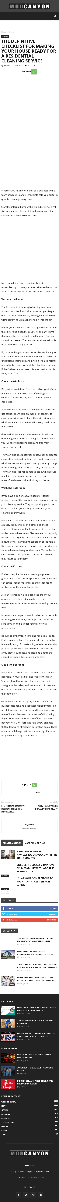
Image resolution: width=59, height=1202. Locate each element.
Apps (3, 1134)
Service (11, 32)
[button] (55, 16)
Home (3, 32)
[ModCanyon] (29, 6)
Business (5, 1118)
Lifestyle (5, 1114)
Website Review (8, 1102)
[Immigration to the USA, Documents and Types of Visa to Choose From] (8, 1037)
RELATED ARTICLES (12, 843)
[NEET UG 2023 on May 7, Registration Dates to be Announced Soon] (8, 1010)
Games (4, 1110)
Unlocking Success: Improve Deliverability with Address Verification (35, 868)
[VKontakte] (33, 1195)
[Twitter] (26, 1195)
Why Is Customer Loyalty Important (46, 807)
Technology (7, 1122)
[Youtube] (40, 1195)
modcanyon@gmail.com (34, 1177)
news (4, 1106)
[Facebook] (18, 1195)
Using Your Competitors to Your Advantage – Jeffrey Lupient (34, 881)
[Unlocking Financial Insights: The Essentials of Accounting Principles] (8, 981)
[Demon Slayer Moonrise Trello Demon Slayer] (8, 1058)
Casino (4, 1130)
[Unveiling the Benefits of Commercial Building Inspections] (8, 954)
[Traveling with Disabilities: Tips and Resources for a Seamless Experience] (8, 970)
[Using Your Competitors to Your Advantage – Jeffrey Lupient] (8, 883)
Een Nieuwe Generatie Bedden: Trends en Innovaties (13, 809)
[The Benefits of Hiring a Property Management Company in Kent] (8, 944)
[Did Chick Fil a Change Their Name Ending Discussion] (8, 1084)
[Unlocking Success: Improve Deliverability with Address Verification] (8, 870)
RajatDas (7, 66)
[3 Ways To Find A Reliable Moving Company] (8, 1023)
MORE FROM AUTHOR (35, 843)
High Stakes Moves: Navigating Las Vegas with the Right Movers (36, 855)
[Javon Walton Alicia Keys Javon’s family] (8, 1071)
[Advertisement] (29, 24)
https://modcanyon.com (29, 828)
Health (5, 1126)
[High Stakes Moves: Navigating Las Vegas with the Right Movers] (8, 854)
